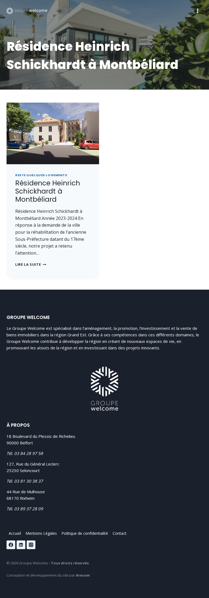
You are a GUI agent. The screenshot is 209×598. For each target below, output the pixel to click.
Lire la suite (30, 264)
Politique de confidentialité (85, 533)
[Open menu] (197, 11)
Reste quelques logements (41, 175)
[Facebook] (11, 544)
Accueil (15, 533)
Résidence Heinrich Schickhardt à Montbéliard (47, 191)
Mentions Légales (41, 533)
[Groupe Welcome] (27, 10)
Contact (120, 533)
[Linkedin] (21, 544)
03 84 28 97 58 (28, 453)
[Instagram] (31, 544)
